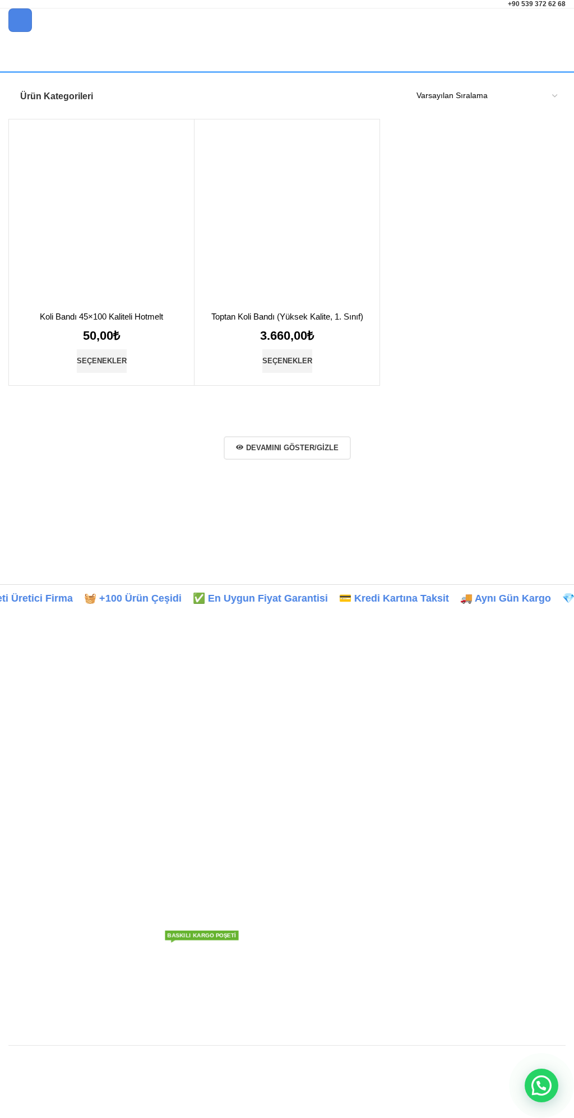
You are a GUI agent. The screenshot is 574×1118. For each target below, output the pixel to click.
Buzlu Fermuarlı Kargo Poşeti (174, 876)
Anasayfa (245, 784)
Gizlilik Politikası (257, 931)
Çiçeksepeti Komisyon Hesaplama (68, 855)
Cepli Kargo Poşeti (179, 736)
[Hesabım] (561, 20)
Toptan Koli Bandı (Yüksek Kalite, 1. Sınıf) (287, 316)
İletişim (241, 842)
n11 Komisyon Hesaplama (54, 835)
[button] (541, 1085)
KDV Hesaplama (37, 931)
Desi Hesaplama (37, 912)
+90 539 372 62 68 (537, 4)
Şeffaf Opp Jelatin (178, 901)
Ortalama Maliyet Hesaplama (60, 893)
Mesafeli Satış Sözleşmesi (275, 969)
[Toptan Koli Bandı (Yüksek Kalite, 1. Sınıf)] (287, 219)
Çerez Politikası (256, 912)
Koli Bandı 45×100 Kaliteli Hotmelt (101, 316)
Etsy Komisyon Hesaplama (55, 874)
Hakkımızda (250, 804)
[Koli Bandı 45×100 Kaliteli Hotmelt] (101, 219)
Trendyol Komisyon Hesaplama (63, 797)
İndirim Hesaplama (41, 950)
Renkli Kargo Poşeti (181, 823)
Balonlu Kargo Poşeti (171, 847)
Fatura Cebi (181, 923)
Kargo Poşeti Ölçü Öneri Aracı (70, 771)
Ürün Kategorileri (56, 96)
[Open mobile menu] (20, 20)
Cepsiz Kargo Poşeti (181, 758)
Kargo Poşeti (181, 709)
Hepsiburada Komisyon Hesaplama (70, 816)
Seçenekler (102, 361)
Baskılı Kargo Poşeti (181, 784)
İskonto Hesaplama (42, 969)
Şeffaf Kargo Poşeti (180, 804)
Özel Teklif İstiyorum (182, 957)
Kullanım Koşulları (261, 950)
